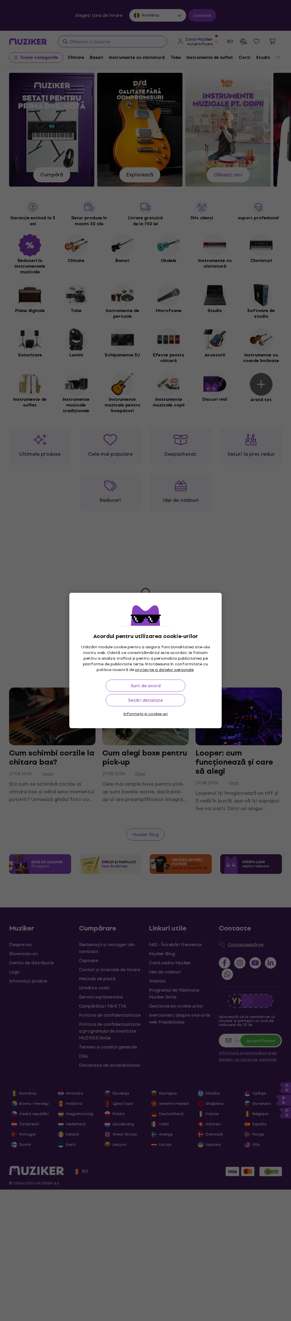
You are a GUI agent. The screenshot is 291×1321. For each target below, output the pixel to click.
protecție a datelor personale (164, 669)
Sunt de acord (146, 685)
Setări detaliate (145, 700)
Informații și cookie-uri (145, 714)
